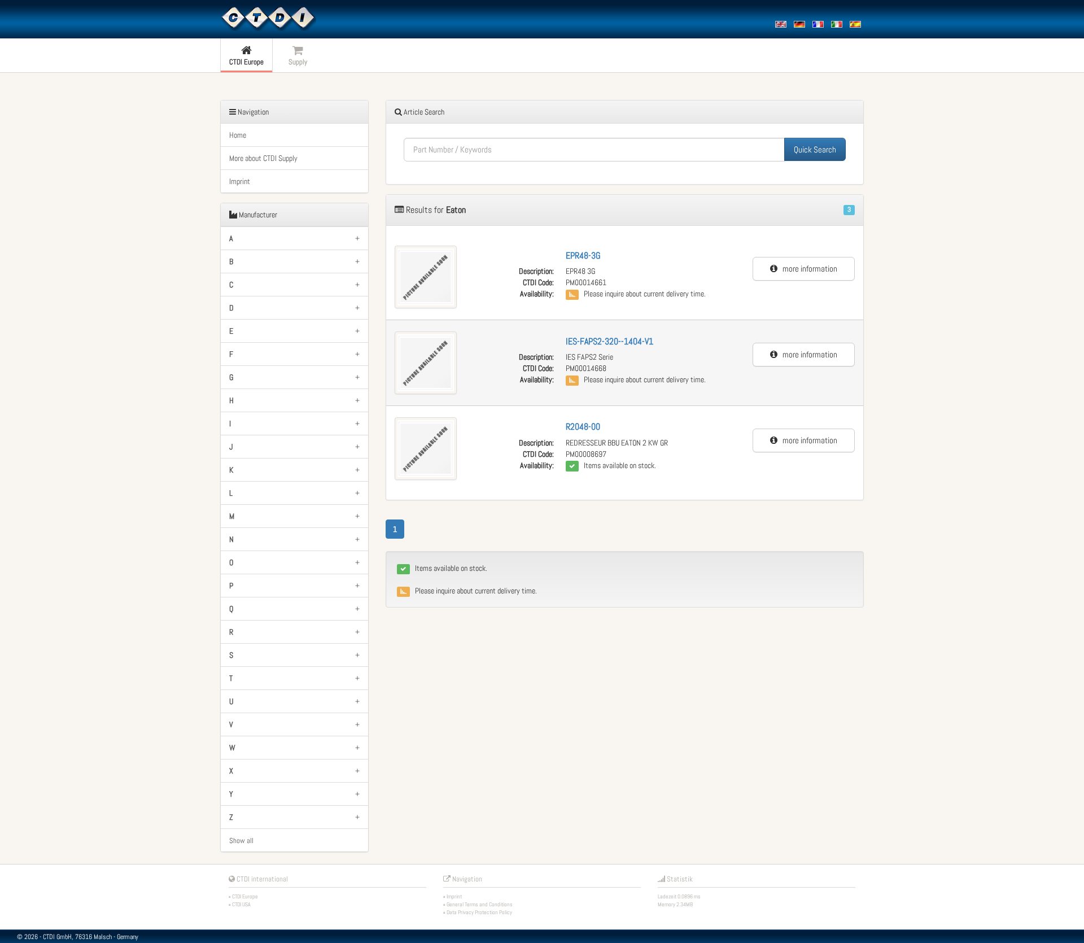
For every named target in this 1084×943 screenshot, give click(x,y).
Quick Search (815, 149)
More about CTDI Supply (263, 158)
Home (237, 135)
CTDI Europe (245, 896)
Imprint (239, 181)
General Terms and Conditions (480, 904)
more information (807, 268)
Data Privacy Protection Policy (479, 912)
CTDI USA (241, 904)
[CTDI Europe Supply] (268, 18)
